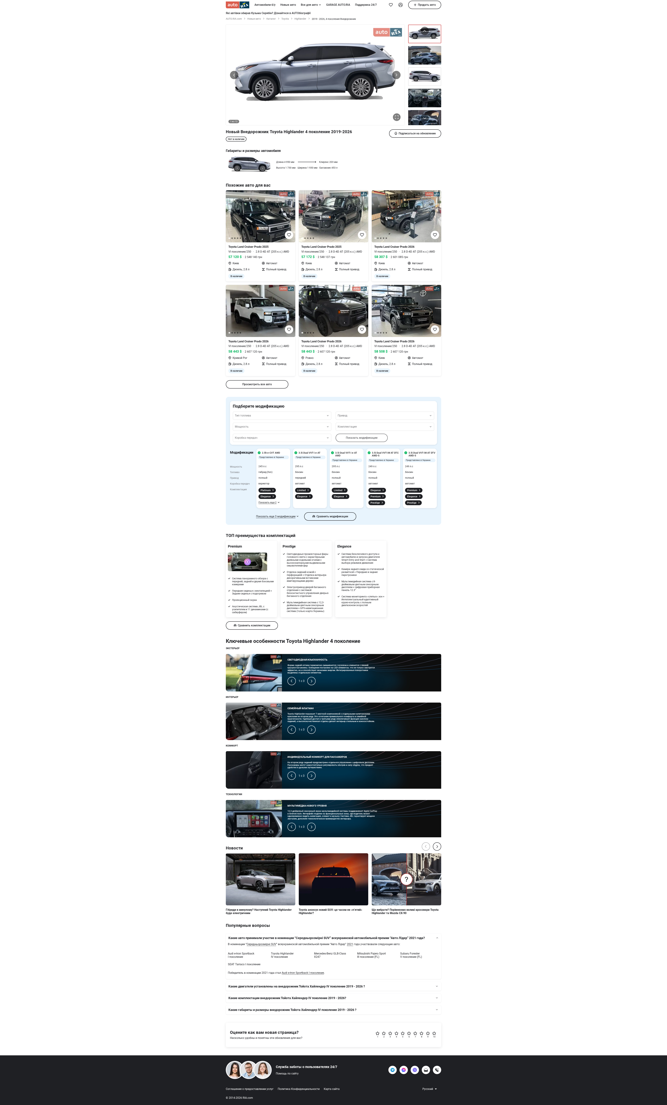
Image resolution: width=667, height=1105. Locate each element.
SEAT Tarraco (244, 964)
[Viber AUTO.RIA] (415, 1070)
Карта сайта (332, 1089)
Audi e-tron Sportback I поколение (303, 972)
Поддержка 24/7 (366, 4)
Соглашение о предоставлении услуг (250, 1089)
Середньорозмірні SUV (261, 944)
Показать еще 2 (267, 502)
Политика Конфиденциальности (299, 1089)
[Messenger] (404, 1070)
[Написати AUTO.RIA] (426, 1070)
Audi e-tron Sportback (241, 955)
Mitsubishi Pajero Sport (371, 955)
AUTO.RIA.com (234, 18)
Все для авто (309, 4)
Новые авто (288, 4)
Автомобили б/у (264, 4)
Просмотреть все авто (257, 384)
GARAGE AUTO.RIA (338, 4)
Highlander (300, 18)
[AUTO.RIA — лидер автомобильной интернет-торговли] (237, 4)
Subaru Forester (411, 955)
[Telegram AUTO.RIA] (392, 1070)
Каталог (271, 18)
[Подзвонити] (437, 1070)
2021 (350, 944)
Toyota (285, 18)
